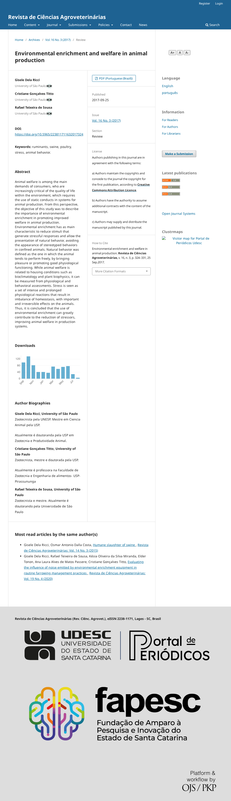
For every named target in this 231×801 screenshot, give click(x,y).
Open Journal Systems (178, 213)
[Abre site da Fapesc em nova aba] (115, 752)
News (143, 25)
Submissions (78, 25)
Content (30, 25)
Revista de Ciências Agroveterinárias (57, 17)
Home (12, 25)
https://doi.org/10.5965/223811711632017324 (49, 134)
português (170, 93)
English (167, 86)
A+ (172, 52)
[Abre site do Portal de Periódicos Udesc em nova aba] (115, 669)
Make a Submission (179, 154)
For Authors (170, 127)
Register (204, 3)
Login (219, 3)
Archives (34, 40)
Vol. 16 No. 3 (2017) (58, 40)
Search (214, 25)
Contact (126, 25)
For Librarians (171, 133)
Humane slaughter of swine (114, 545)
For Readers (170, 120)
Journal (53, 25)
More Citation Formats (110, 271)
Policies (104, 25)
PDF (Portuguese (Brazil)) (115, 78)
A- (187, 52)
